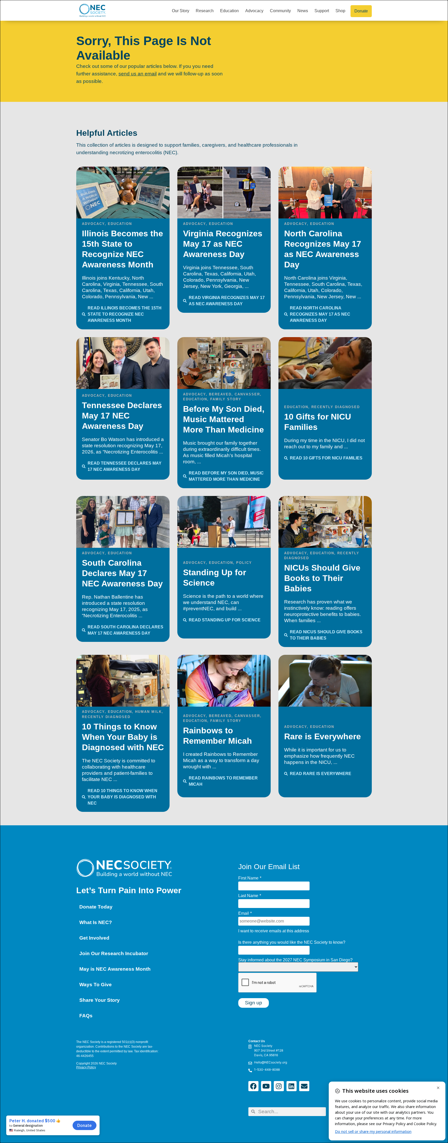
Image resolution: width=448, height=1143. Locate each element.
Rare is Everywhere (322, 736)
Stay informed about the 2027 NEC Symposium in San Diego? (295, 960)
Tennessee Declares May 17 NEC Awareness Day (122, 416)
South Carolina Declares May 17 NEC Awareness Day (122, 573)
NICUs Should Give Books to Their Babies (322, 578)
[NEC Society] (205, 1051)
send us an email (137, 73)
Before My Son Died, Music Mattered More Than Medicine (223, 419)
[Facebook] (253, 1086)
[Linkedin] (291, 1086)
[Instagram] (279, 1086)
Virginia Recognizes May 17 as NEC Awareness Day (222, 244)
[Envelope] (304, 1086)
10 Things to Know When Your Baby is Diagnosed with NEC (123, 737)
